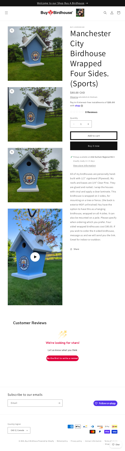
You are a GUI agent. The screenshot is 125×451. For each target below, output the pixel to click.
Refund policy (62, 441)
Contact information (93, 441)
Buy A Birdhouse (31, 441)
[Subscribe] (59, 403)
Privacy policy (76, 441)
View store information (84, 165)
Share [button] (76, 249)
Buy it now (94, 145)
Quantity (74, 118)
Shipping (74, 97)
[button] (6, 12)
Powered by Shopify (46, 441)
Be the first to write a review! (62, 358)
